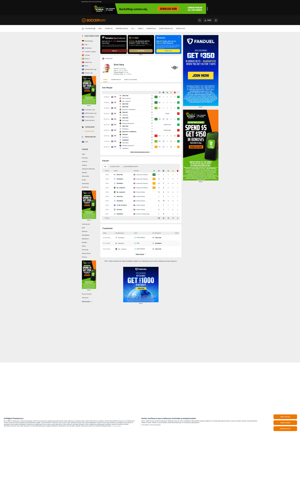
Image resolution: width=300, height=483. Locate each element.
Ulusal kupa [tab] (115, 166)
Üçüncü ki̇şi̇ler (116, 426)
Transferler (116, 79)
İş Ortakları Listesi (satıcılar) (151, 425)
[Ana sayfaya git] (98, 20)
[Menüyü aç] (215, 20)
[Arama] (199, 20)
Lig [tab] (105, 166)
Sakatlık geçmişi (130, 79)
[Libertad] (175, 69)
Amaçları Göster (285, 428)
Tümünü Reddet (285, 422)
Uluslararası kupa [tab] (130, 166)
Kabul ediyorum (285, 417)
